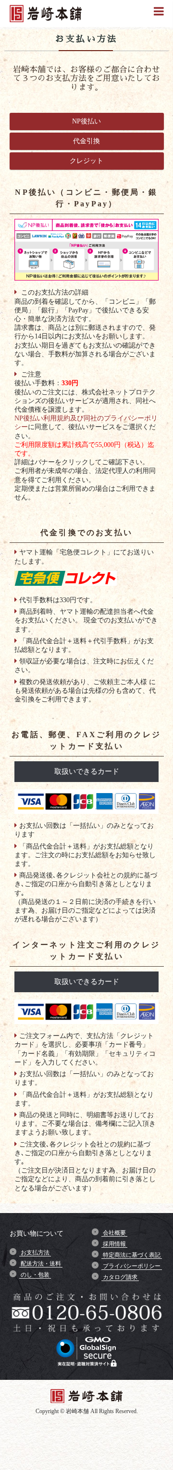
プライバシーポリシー (132, 1266)
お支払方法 (35, 1252)
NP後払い (86, 121)
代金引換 (86, 141)
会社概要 (114, 1232)
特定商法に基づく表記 (132, 1255)
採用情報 (114, 1244)
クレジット (86, 160)
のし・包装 (35, 1274)
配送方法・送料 (41, 1263)
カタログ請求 (120, 1277)
